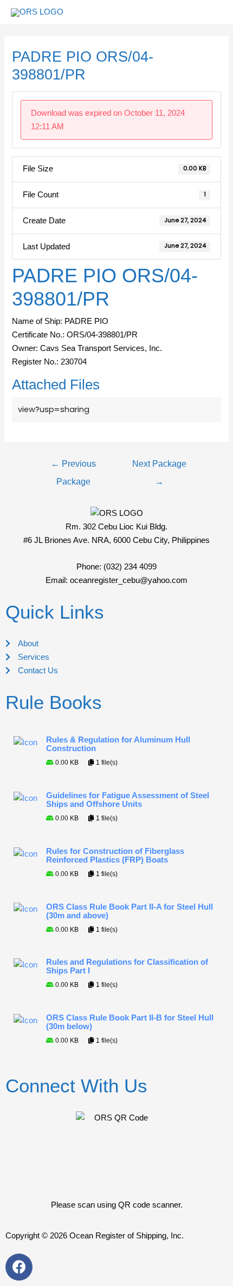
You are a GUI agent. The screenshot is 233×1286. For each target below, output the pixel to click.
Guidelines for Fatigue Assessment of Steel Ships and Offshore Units (127, 799)
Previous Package (73, 466)
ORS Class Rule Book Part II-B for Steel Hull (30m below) (129, 1022)
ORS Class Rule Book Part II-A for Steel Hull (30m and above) (129, 911)
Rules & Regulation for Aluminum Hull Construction (118, 744)
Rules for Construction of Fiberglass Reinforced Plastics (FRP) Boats (115, 855)
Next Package (159, 466)
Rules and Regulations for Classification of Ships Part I (127, 966)
